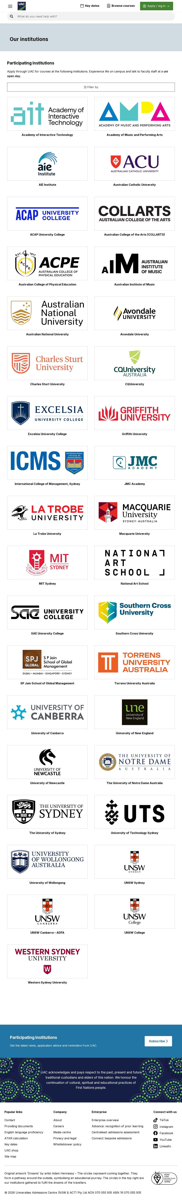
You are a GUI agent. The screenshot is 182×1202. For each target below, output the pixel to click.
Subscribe (157, 1041)
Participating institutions (30, 63)
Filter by (92, 87)
